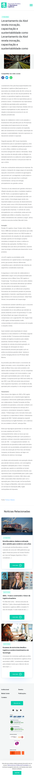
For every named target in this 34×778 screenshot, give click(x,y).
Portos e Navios (10, 500)
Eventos (20, 689)
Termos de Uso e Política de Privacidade (17, 765)
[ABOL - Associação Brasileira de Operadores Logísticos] (11, 5)
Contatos (4, 697)
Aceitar (17, 772)
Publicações (22, 693)
